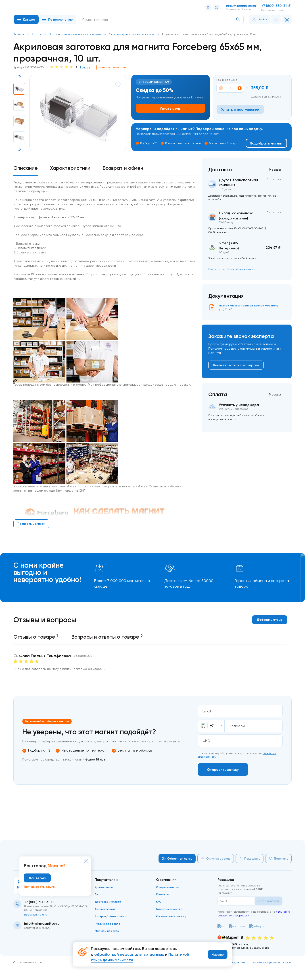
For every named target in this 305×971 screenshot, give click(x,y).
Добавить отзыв (269, 620)
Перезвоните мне (272, 10)
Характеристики (70, 168)
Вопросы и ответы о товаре (107, 636)
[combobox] (211, 726)
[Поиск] (238, 19)
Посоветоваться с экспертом (236, 365)
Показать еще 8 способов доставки (230, 269)
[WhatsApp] (216, 7)
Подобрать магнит (266, 143)
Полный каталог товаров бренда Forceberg (248, 305)
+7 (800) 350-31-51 (276, 5)
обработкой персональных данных (129, 954)
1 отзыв (85, 67)
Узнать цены (170, 108)
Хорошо (218, 954)
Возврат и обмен (122, 168)
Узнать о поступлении (240, 109)
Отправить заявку (223, 769)
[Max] (208, 7)
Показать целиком (31, 524)
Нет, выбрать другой (40, 887)
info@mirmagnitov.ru (241, 6)
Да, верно (37, 878)
